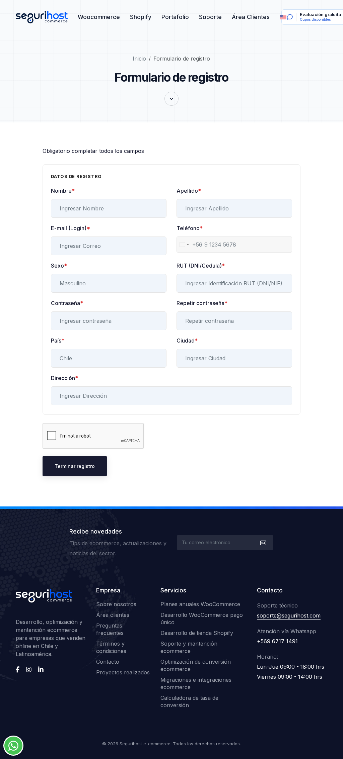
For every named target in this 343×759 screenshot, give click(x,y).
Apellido (189, 190)
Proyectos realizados (123, 672)
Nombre (63, 190)
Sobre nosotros (116, 604)
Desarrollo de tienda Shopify (196, 633)
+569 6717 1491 (277, 641)
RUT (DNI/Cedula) (201, 265)
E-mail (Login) (70, 228)
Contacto (107, 661)
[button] (171, 99)
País (57, 340)
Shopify (140, 17)
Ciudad (187, 340)
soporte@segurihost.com (289, 615)
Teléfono (190, 228)
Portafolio (175, 17)
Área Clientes (251, 17)
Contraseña (67, 303)
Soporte (210, 17)
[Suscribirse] (262, 542)
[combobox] (189, 244)
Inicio (139, 58)
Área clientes (112, 614)
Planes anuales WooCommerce (200, 604)
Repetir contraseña (202, 303)
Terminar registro (75, 466)
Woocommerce (99, 17)
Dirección (64, 378)
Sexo (59, 265)
